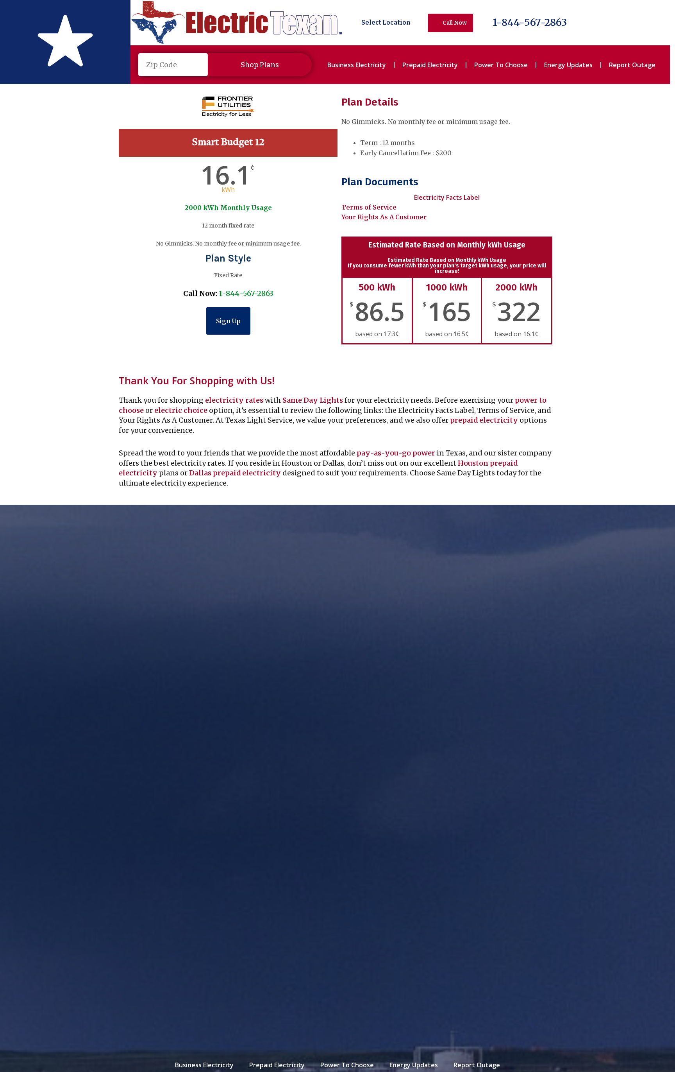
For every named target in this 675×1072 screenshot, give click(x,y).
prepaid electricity (483, 420)
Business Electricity (356, 65)
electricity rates (234, 400)
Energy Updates (568, 65)
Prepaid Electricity (430, 65)
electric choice (180, 410)
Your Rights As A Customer (384, 217)
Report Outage (632, 65)
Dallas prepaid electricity (235, 472)
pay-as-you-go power (396, 452)
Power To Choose (501, 65)
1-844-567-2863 (530, 22)
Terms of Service (368, 207)
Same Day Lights (312, 400)
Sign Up (228, 321)
